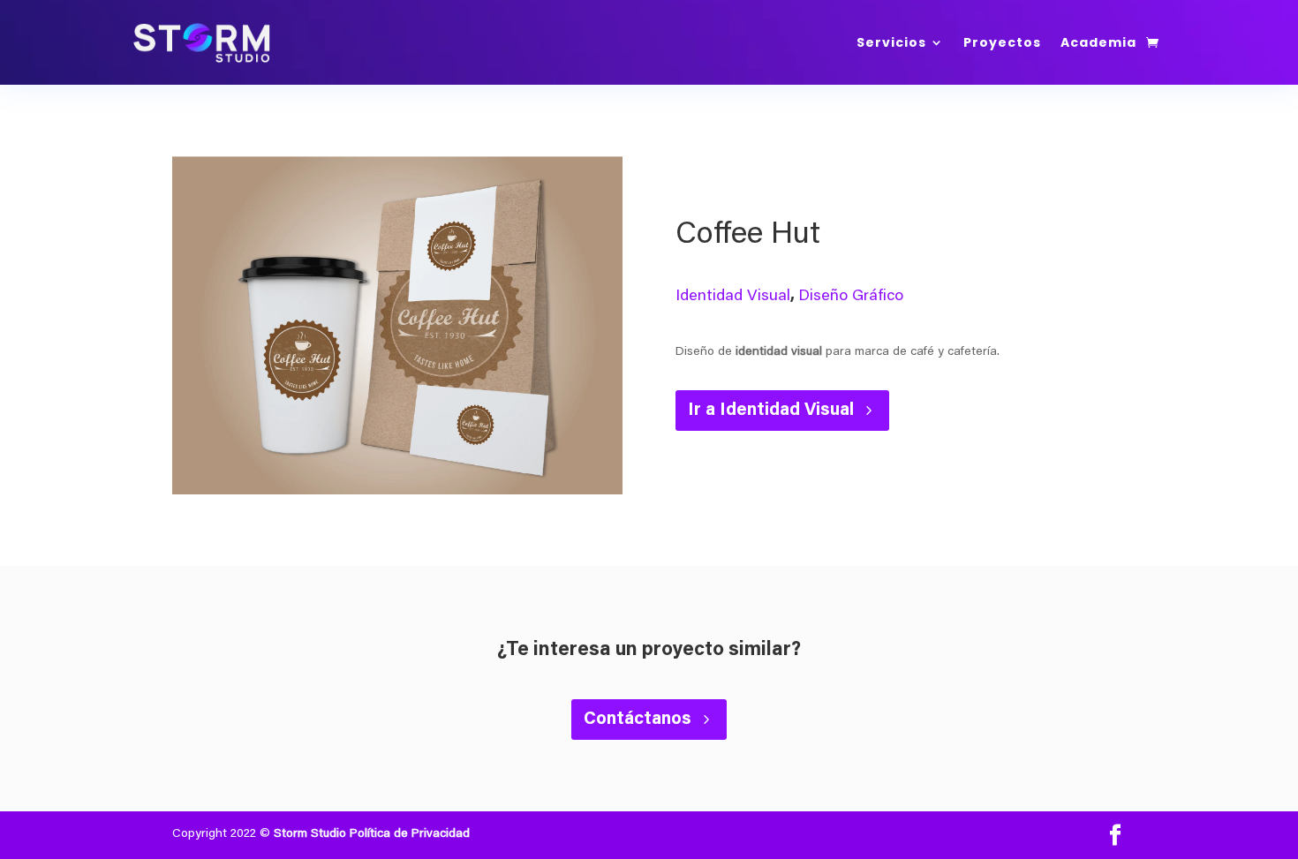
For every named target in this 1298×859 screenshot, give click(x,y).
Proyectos (1002, 42)
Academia (1098, 42)
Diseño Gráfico (850, 297)
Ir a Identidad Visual (771, 410)
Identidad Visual (732, 297)
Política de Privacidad (410, 834)
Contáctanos (637, 719)
